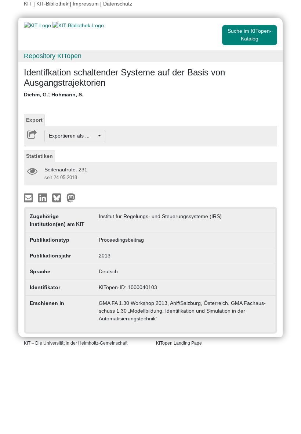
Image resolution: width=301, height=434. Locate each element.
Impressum (86, 4)
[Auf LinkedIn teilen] (43, 197)
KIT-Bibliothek (53, 4)
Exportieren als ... (73, 136)
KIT (28, 4)
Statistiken (39, 156)
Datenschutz (117, 4)
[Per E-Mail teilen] (29, 197)
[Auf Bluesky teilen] (58, 197)
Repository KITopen (52, 56)
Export (34, 120)
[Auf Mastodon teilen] (71, 197)
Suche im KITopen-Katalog (250, 35)
